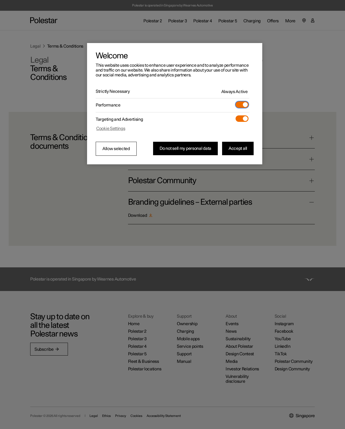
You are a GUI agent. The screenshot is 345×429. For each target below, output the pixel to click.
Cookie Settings (110, 128)
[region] (174, 104)
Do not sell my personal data (185, 148)
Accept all (238, 148)
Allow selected (116, 149)
